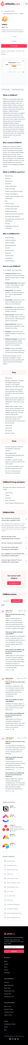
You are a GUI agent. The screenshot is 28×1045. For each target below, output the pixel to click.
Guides (6, 1027)
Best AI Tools (7, 1006)
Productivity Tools (9, 11)
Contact (6, 964)
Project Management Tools (10, 13)
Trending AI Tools (8, 1012)
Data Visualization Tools (13, 882)
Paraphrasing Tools (9, 991)
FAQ (23, 51)
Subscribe (14, 951)
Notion (12, 806)
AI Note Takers (11, 861)
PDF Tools (10, 900)
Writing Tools (7, 994)
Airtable (12, 843)
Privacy (6, 970)
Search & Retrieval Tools (13, 917)
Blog (5, 1030)
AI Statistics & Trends (9, 1024)
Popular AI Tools (8, 1009)
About (5, 961)
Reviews (13, 51)
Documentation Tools (13, 887)
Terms (5, 967)
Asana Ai (12, 825)
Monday (12, 834)
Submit (6, 1021)
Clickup (12, 815)
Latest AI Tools (8, 1015)
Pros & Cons (19, 51)
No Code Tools (11, 896)
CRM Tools (10, 874)
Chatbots (6, 982)
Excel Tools (10, 891)
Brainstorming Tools (12, 869)
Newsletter (7, 972)
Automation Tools (12, 865)
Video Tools (7, 988)
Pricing (8, 51)
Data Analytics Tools (12, 878)
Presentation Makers (12, 909)
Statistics (3, 54)
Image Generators (9, 985)
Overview (3, 51)
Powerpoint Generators (13, 904)
